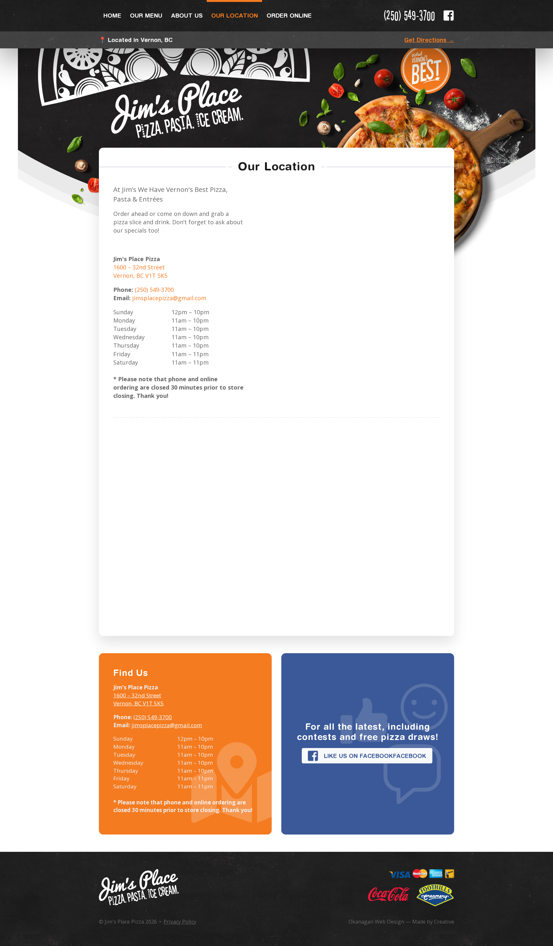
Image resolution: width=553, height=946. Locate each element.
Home (112, 15)
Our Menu (146, 15)
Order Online (289, 15)
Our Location (234, 15)
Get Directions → (429, 40)
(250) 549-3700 (409, 15)
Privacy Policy (180, 921)
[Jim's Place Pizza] (139, 887)
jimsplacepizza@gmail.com (169, 298)
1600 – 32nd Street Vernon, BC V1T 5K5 (138, 699)
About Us (187, 15)
